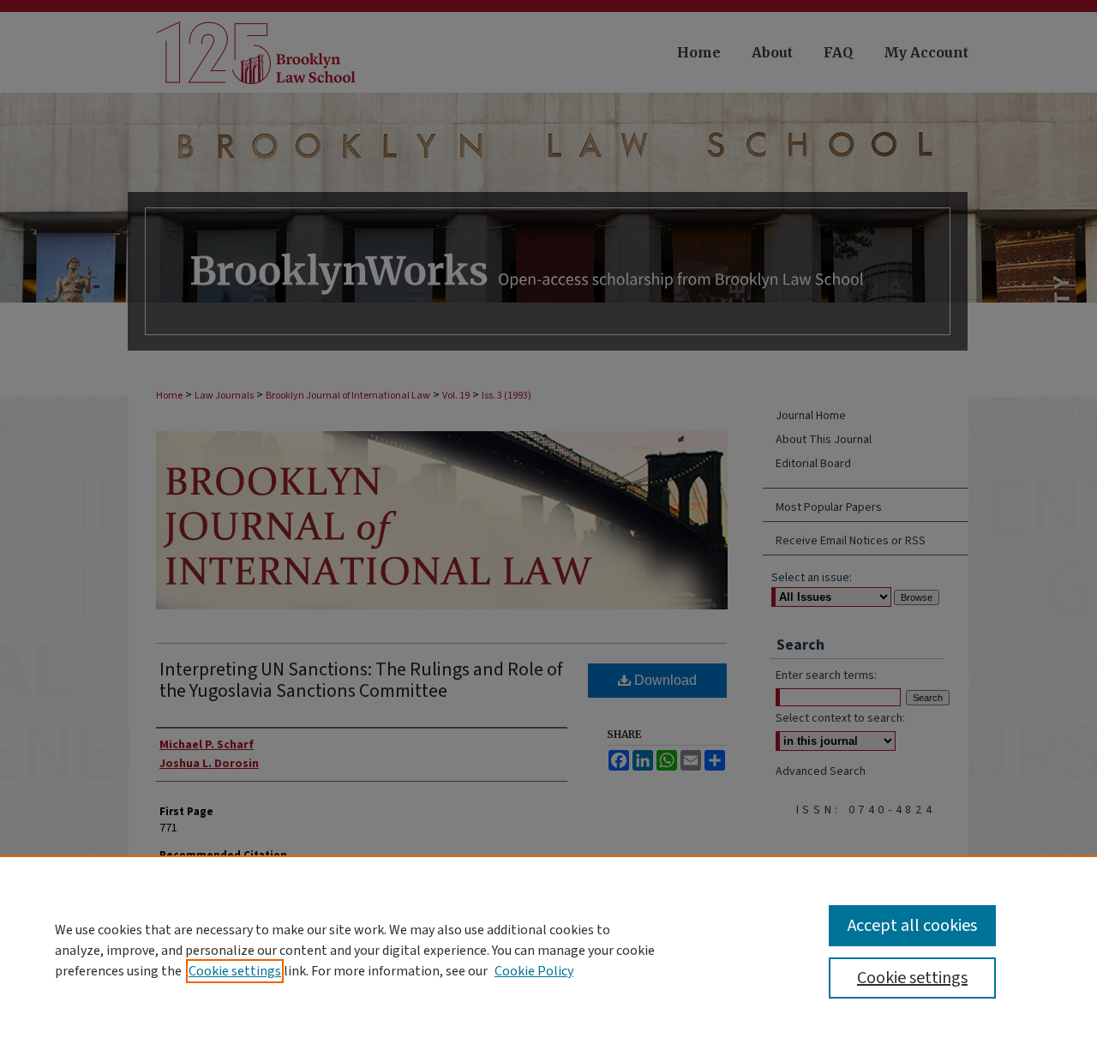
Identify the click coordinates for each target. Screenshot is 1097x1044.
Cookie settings (235, 971)
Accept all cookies (912, 926)
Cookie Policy (534, 971)
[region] (548, 949)
